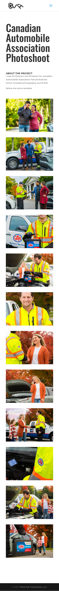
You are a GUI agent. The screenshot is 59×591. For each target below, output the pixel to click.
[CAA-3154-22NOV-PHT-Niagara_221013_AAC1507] (29, 132)
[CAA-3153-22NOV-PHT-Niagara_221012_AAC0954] (29, 248)
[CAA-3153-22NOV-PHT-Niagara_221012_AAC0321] (29, 441)
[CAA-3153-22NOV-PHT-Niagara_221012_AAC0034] (29, 519)
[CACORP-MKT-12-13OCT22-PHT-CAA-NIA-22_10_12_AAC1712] (29, 557)
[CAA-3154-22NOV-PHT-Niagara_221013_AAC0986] (29, 170)
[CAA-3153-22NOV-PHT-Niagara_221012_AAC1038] (29, 364)
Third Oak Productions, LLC (33, 587)
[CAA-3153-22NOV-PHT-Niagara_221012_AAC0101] (29, 480)
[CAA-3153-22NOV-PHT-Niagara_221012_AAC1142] (29, 325)
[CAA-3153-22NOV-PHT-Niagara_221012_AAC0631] (29, 402)
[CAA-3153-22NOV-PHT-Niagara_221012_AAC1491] (29, 286)
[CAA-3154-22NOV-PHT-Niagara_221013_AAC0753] (29, 209)
